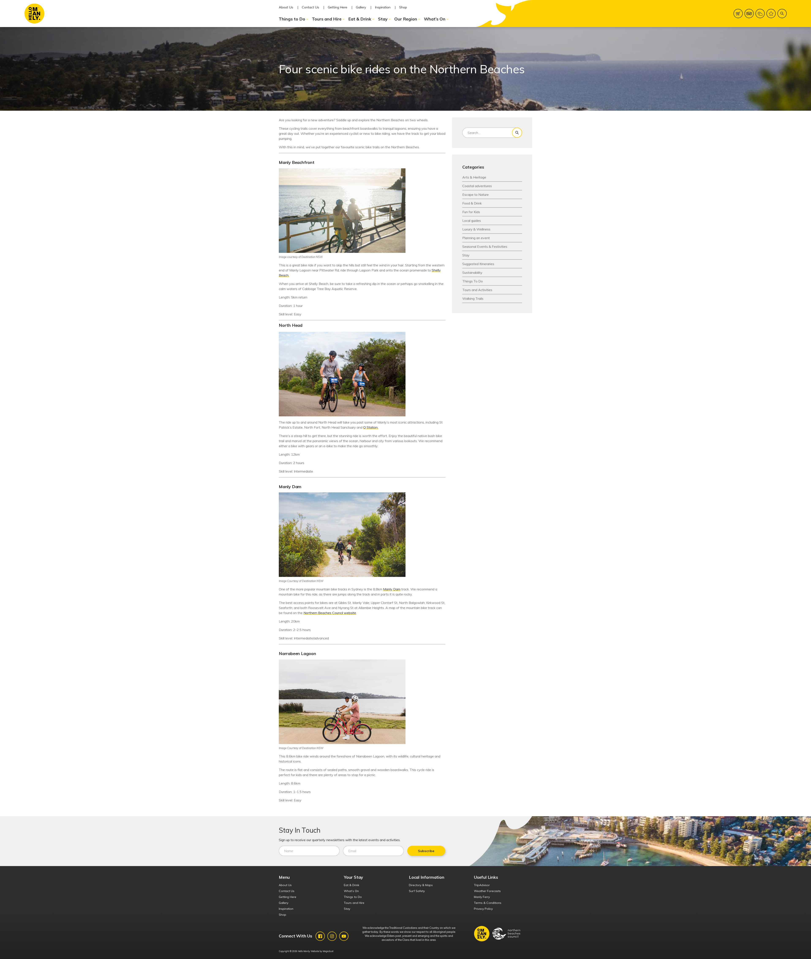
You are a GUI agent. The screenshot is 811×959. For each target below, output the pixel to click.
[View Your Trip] (771, 13)
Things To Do (472, 281)
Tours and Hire (327, 19)
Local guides (471, 220)
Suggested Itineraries (478, 264)
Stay (383, 19)
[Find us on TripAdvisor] (749, 13)
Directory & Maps (421, 885)
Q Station (370, 427)
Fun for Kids (471, 212)
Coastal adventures (477, 186)
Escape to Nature (475, 194)
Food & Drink (472, 203)
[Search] (782, 13)
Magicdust (328, 951)
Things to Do (292, 19)
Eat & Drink (359, 19)
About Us (286, 7)
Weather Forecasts (487, 891)
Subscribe (426, 851)
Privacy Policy (483, 909)
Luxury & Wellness (476, 229)
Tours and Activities (477, 290)
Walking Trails (472, 298)
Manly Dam (391, 589)
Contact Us (310, 7)
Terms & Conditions (487, 903)
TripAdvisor (482, 885)
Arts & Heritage (474, 177)
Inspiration (383, 7)
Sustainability (472, 272)
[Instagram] (332, 936)
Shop (403, 7)
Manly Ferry (482, 897)
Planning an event (476, 238)
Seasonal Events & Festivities (484, 246)
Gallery (361, 7)
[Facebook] (320, 936)
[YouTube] (343, 936)
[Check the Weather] (760, 13)
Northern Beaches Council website (329, 613)
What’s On (434, 19)
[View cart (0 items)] (738, 13)
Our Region (405, 19)
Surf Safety (417, 891)
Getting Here (337, 7)
